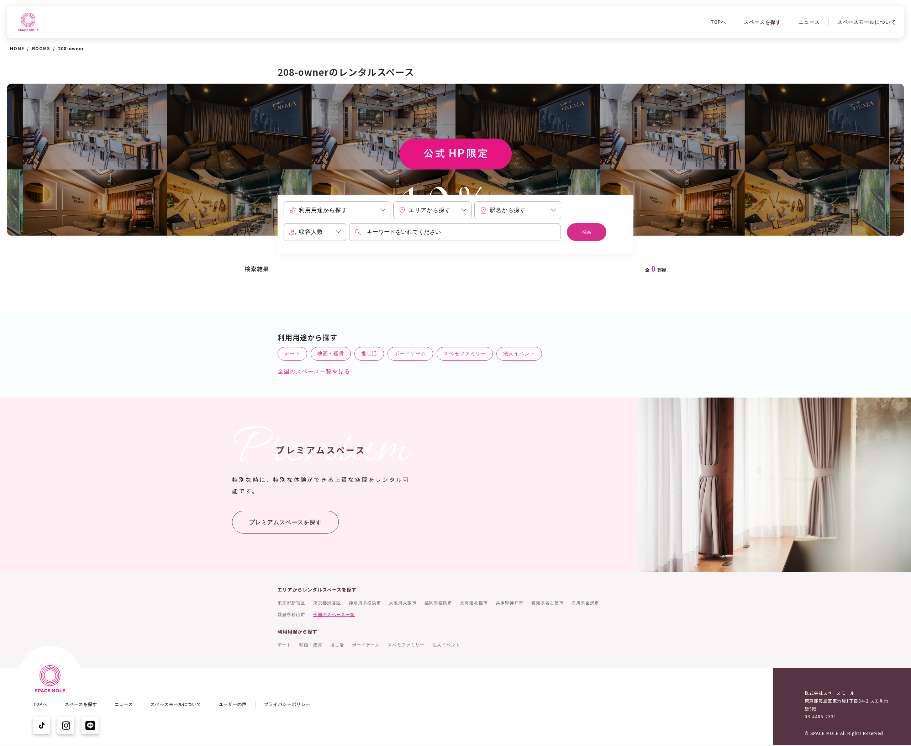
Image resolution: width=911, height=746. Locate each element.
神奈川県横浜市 (365, 602)
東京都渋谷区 (327, 602)
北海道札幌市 (474, 602)
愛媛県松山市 (291, 614)
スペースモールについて (866, 22)
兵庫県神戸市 (509, 602)
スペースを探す (762, 22)
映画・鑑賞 (330, 353)
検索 (586, 232)
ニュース (809, 22)
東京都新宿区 (291, 602)
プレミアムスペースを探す (285, 522)
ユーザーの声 (233, 704)
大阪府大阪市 (403, 602)
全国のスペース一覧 (334, 614)
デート (292, 353)
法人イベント (519, 353)
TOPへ (718, 22)
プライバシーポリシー (287, 704)
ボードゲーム (410, 353)
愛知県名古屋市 (547, 602)
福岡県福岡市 (438, 602)
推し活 (369, 353)
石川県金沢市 (585, 602)
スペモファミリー (464, 353)
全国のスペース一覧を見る (314, 371)
